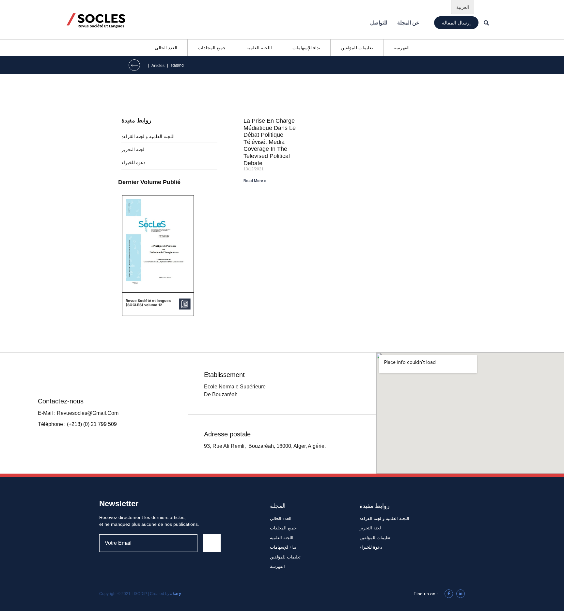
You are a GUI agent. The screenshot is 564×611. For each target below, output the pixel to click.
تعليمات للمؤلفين (357, 47)
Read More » (254, 181)
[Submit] (212, 543)
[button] (456, 22)
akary (175, 593)
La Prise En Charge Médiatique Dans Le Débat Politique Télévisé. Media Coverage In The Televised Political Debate (269, 142)
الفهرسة (402, 47)
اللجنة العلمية (259, 47)
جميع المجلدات (212, 47)
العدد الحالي (166, 47)
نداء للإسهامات (306, 47)
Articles (157, 66)
